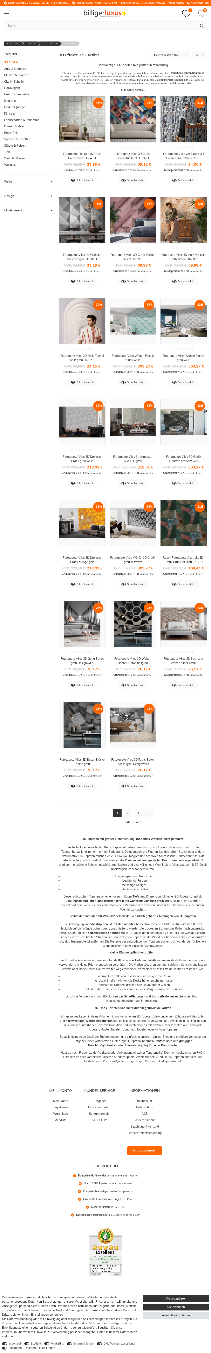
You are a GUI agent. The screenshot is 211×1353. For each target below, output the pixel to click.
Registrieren (61, 1107)
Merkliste (61, 1120)
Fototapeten (50, 43)
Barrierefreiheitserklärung (145, 1133)
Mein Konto (176, 2)
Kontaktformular (99, 1114)
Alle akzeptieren (175, 1298)
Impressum (144, 1101)
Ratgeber (80, 1041)
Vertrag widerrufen (144, 1150)
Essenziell (15, 1343)
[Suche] (202, 25)
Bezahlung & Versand (144, 1126)
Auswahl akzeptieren (176, 1315)
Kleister (197, 924)
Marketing (57, 1343)
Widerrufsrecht (145, 1120)
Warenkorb (60, 1114)
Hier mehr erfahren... (133, 89)
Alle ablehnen (176, 1307)
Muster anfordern (99, 1107)
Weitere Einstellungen (40, 1348)
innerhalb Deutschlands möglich (122, 2)
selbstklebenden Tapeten (143, 941)
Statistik (36, 1343)
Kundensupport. (124, 1057)
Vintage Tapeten (166, 1029)
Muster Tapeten (111, 1029)
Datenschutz (144, 1107)
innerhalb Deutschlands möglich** (108, 1214)
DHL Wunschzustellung (119, 1343)
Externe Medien (83, 1343)
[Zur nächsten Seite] (148, 813)
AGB (145, 1114)
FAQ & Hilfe (99, 1120)
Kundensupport (198, 2)
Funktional (15, 1348)
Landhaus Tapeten (135, 1029)
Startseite (13, 43)
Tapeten (30, 43)
